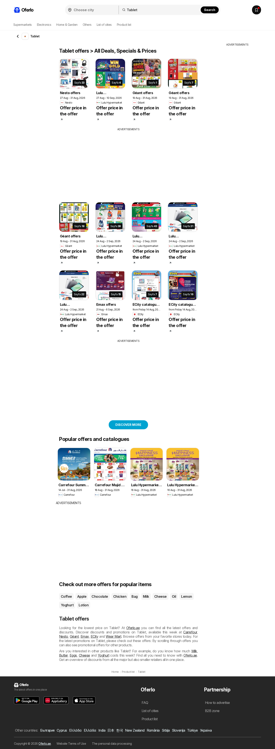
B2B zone (212, 711)
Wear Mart (113, 636)
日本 (110, 730)
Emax (85, 636)
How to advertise (217, 702)
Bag (134, 596)
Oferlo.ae (133, 628)
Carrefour (190, 632)
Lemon (186, 596)
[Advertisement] (136, 163)
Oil (174, 596)
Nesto (63, 636)
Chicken (119, 596)
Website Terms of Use (71, 743)
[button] (26, 700)
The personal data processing (112, 743)
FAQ (145, 702)
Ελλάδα (75, 730)
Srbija (166, 730)
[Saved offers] (256, 9)
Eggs (73, 655)
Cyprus (62, 730)
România (153, 730)
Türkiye (192, 730)
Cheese (160, 596)
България (47, 730)
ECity (94, 636)
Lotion (84, 605)
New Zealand (134, 730)
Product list (124, 24)
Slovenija (178, 730)
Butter (63, 655)
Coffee (66, 596)
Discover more (128, 424)
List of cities (104, 24)
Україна (206, 730)
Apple (81, 596)
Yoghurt (67, 605)
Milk (146, 596)
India (101, 730)
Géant (74, 636)
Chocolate (100, 596)
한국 (119, 730)
